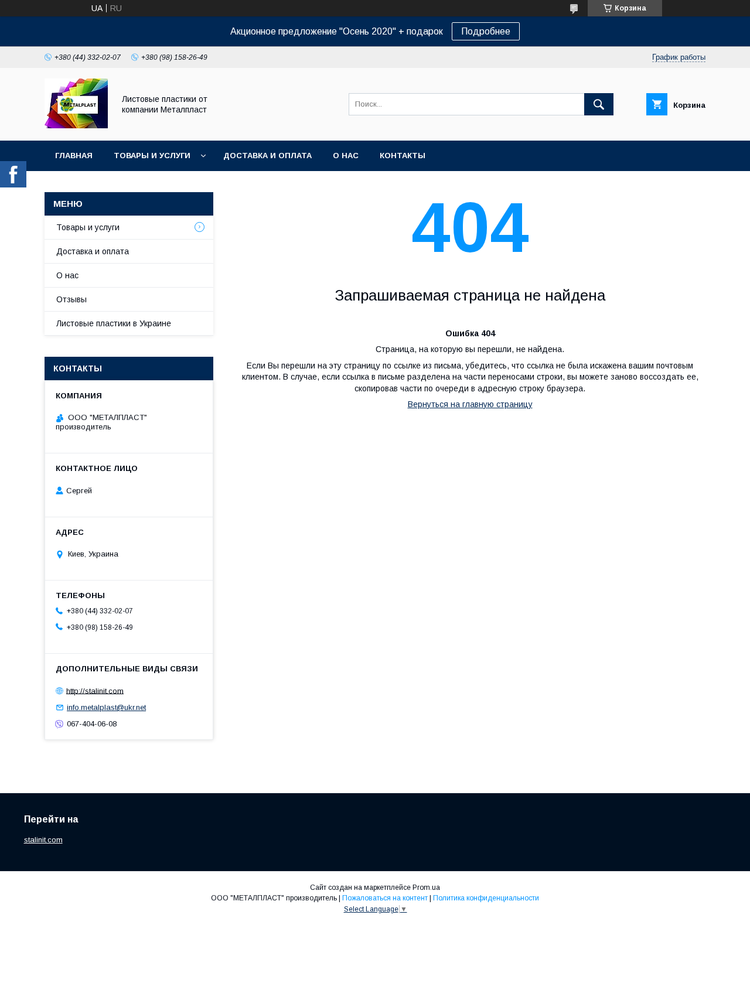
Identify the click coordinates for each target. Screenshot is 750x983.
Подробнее (485, 31)
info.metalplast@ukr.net (106, 707)
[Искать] (598, 104)
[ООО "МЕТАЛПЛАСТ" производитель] (76, 125)
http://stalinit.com (95, 690)
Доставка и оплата (267, 155)
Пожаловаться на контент (385, 898)
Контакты (402, 155)
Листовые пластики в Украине (113, 323)
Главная (74, 155)
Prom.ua (426, 887)
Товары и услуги (152, 155)
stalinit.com (43, 839)
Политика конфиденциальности (486, 898)
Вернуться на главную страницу (470, 404)
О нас (346, 155)
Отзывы (71, 299)
